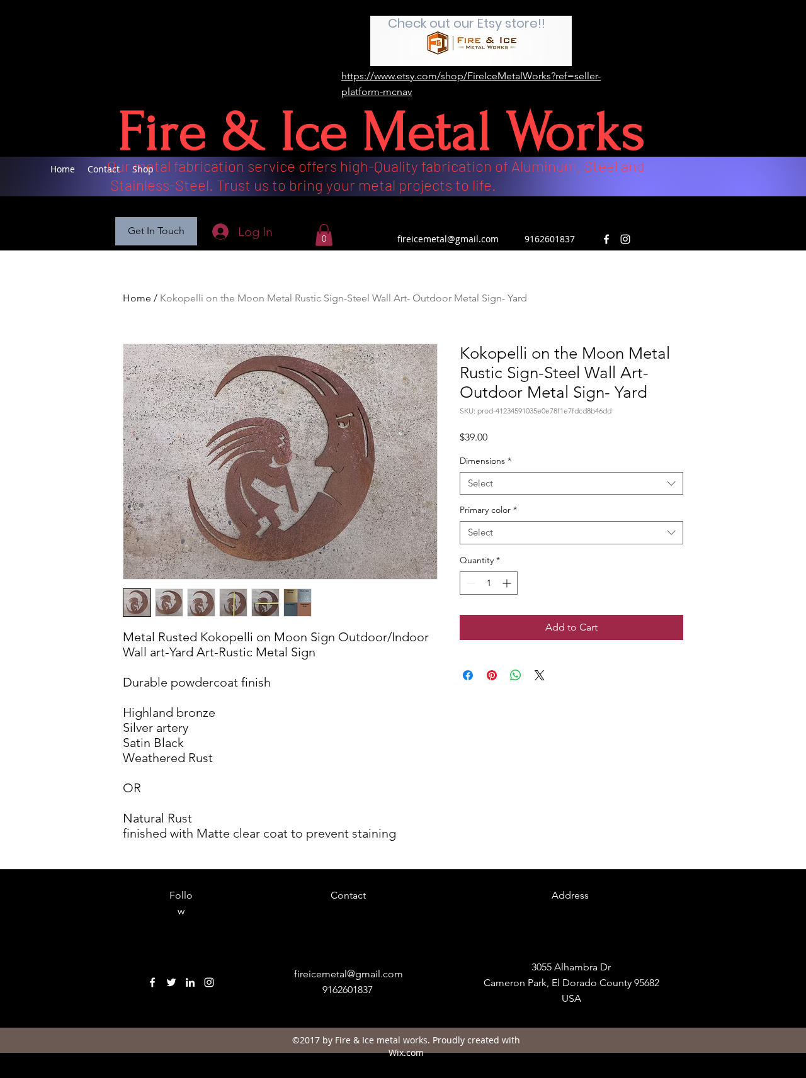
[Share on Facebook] (467, 675)
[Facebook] (606, 239)
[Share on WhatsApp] (515, 675)
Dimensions (485, 461)
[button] (156, 231)
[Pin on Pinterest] (491, 675)
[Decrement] (469, 583)
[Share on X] (539, 675)
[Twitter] (171, 982)
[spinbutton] (488, 583)
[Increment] (508, 583)
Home (137, 298)
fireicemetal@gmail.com (448, 239)
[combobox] (571, 483)
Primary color (488, 510)
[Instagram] (625, 239)
